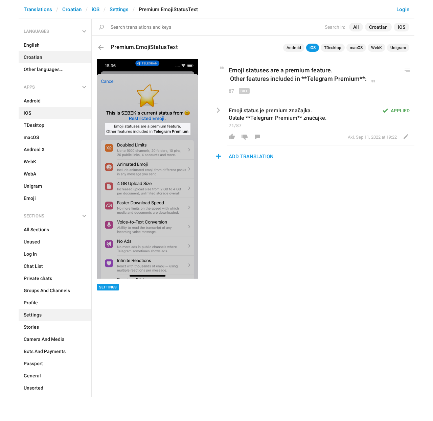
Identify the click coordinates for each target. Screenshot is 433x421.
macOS (356, 47)
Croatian (72, 9)
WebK (376, 47)
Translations (38, 9)
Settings (119, 9)
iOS (95, 9)
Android (294, 47)
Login (402, 9)
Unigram (398, 47)
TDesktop (332, 47)
